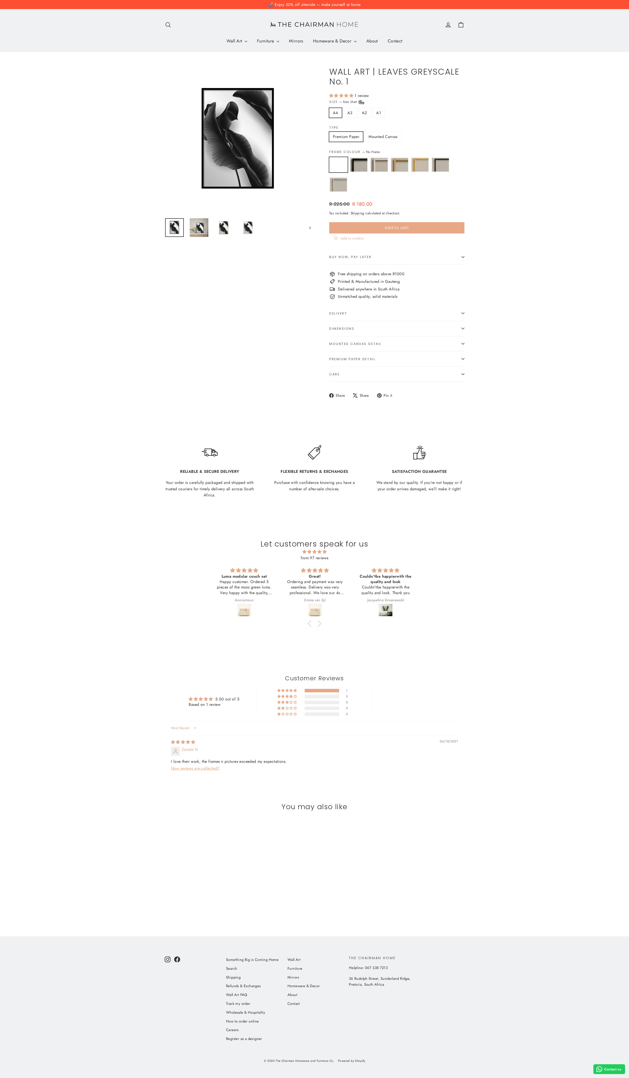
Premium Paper (346, 136)
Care (334, 374)
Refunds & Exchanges (243, 986)
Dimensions (342, 329)
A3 (350, 113)
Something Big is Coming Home (252, 959)
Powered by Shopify (351, 1061)
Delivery (338, 313)
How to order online (242, 1021)
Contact (395, 41)
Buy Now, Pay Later (350, 257)
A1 (378, 113)
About (372, 41)
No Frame (338, 164)
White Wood (379, 164)
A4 (335, 113)
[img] (314, 552)
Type (333, 127)
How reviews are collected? (195, 768)
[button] (342, 95)
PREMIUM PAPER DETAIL (352, 359)
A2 (364, 113)
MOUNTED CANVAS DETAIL (355, 344)
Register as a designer (244, 1038)
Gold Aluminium (420, 164)
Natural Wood (399, 164)
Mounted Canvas (383, 136)
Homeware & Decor (333, 41)
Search (231, 968)
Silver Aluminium (338, 184)
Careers (232, 1030)
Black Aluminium (440, 164)
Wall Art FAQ (236, 994)
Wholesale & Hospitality (245, 1012)
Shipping (357, 213)
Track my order (238, 1003)
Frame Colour (354, 152)
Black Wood (359, 164)
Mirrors (296, 41)
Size (343, 101)
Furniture (266, 41)
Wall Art (235, 41)
